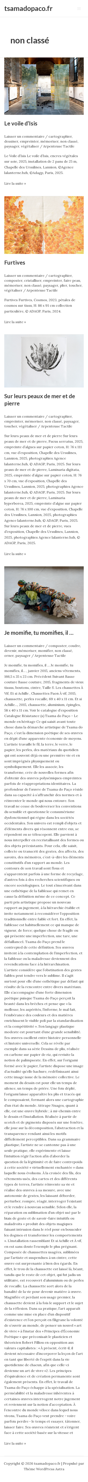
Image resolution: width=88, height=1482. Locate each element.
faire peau (72, 280)
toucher (75, 285)
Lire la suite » (15, 183)
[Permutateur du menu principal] (79, 8)
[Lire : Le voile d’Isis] (44, 86)
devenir (10, 650)
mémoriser (49, 141)
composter (13, 280)
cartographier (60, 136)
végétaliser (30, 146)
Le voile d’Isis (20, 123)
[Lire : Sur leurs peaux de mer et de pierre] (44, 360)
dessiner (11, 141)
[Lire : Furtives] (44, 225)
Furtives (14, 262)
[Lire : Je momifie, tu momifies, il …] (44, 595)
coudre (74, 646)
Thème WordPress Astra (44, 1469)
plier (63, 285)
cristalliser (32, 280)
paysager (11, 146)
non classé (69, 141)
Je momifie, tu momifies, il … (38, 632)
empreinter (29, 141)
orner (9, 655)
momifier (45, 650)
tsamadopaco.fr (28, 8)
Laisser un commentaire (24, 136)
